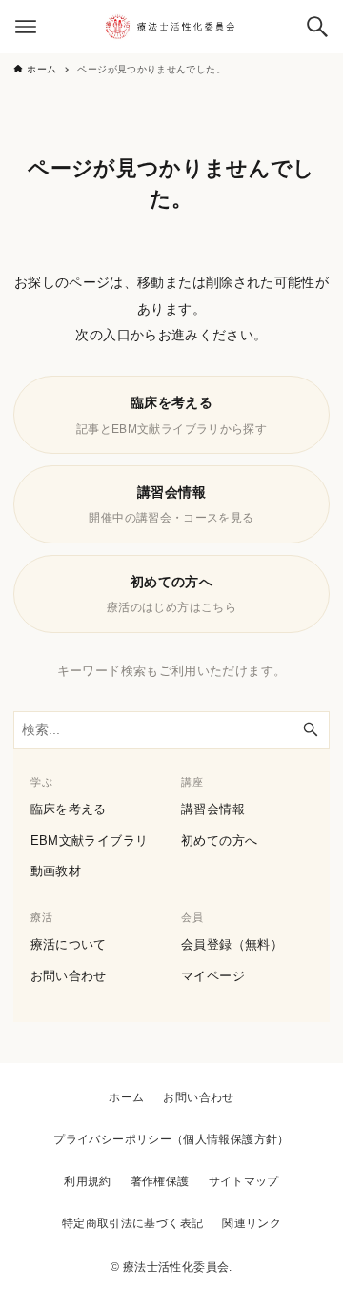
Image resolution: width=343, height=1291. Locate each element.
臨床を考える (68, 809)
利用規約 (87, 1181)
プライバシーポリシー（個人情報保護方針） (171, 1139)
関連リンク (251, 1223)
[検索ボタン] (317, 27)
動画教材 (55, 871)
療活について (68, 944)
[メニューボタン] (26, 27)
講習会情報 (213, 809)
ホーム (126, 1097)
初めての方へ (219, 840)
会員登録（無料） (232, 944)
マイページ (213, 976)
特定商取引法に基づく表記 (132, 1223)
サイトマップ (244, 1181)
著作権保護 (160, 1181)
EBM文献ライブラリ (89, 840)
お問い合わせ (68, 976)
